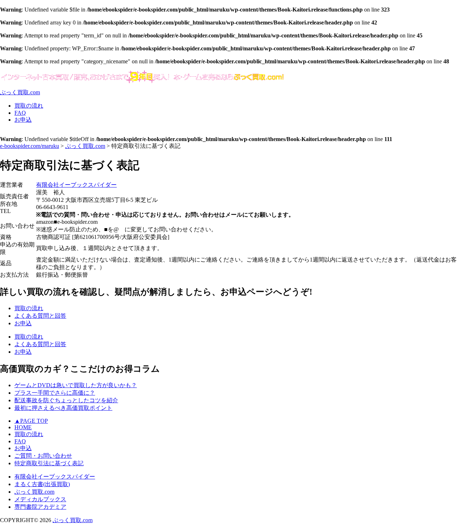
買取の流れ (28, 434)
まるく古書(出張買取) (42, 484)
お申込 (23, 448)
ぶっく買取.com (34, 492)
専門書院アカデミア (40, 507)
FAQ (20, 441)
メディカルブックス (40, 499)
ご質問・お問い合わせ (43, 456)
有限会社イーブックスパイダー (76, 185)
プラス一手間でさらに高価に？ (54, 393)
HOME (23, 427)
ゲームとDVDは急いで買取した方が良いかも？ (75, 385)
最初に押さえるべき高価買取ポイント (63, 408)
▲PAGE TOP (31, 421)
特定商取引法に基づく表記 (49, 463)
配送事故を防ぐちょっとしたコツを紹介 (66, 400)
